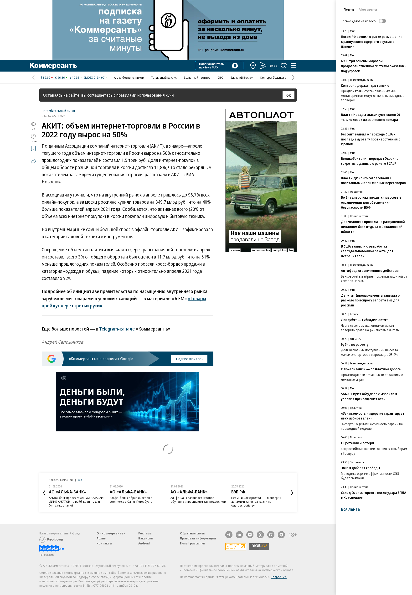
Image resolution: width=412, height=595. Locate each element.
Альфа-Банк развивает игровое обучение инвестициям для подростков (198, 500)
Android (144, 543)
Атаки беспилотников (129, 77)
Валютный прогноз (197, 77)
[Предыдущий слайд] (44, 492)
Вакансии (145, 538)
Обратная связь (192, 533)
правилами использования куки (145, 95)
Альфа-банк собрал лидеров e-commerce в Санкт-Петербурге (132, 500)
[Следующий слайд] (292, 492)
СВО (220, 77)
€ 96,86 (60, 77)
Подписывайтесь (189, 358)
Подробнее (279, 577)
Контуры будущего (273, 77)
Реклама (145, 533)
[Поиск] (283, 65)
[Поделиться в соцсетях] (33, 161)
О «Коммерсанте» (111, 533)
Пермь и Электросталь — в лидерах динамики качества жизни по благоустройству (256, 501)
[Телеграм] (228, 534)
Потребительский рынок (59, 111)
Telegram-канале (117, 329)
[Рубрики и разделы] (293, 65)
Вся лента (350, 509)
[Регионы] (253, 65)
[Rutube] (270, 534)
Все (79, 479)
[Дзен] (249, 534)
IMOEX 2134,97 (94, 77)
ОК (288, 95)
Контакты (104, 543)
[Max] (281, 534)
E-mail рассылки (192, 543)
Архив (101, 538)
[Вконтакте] (239, 534)
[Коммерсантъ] (53, 65)
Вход (274, 65)
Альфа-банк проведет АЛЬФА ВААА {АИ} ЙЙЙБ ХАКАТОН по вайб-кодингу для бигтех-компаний (76, 501)
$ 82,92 (45, 77)
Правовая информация (198, 538)
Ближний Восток (242, 77)
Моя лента (368, 9)
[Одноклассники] (260, 534)
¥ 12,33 (74, 77)
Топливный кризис (164, 77)
